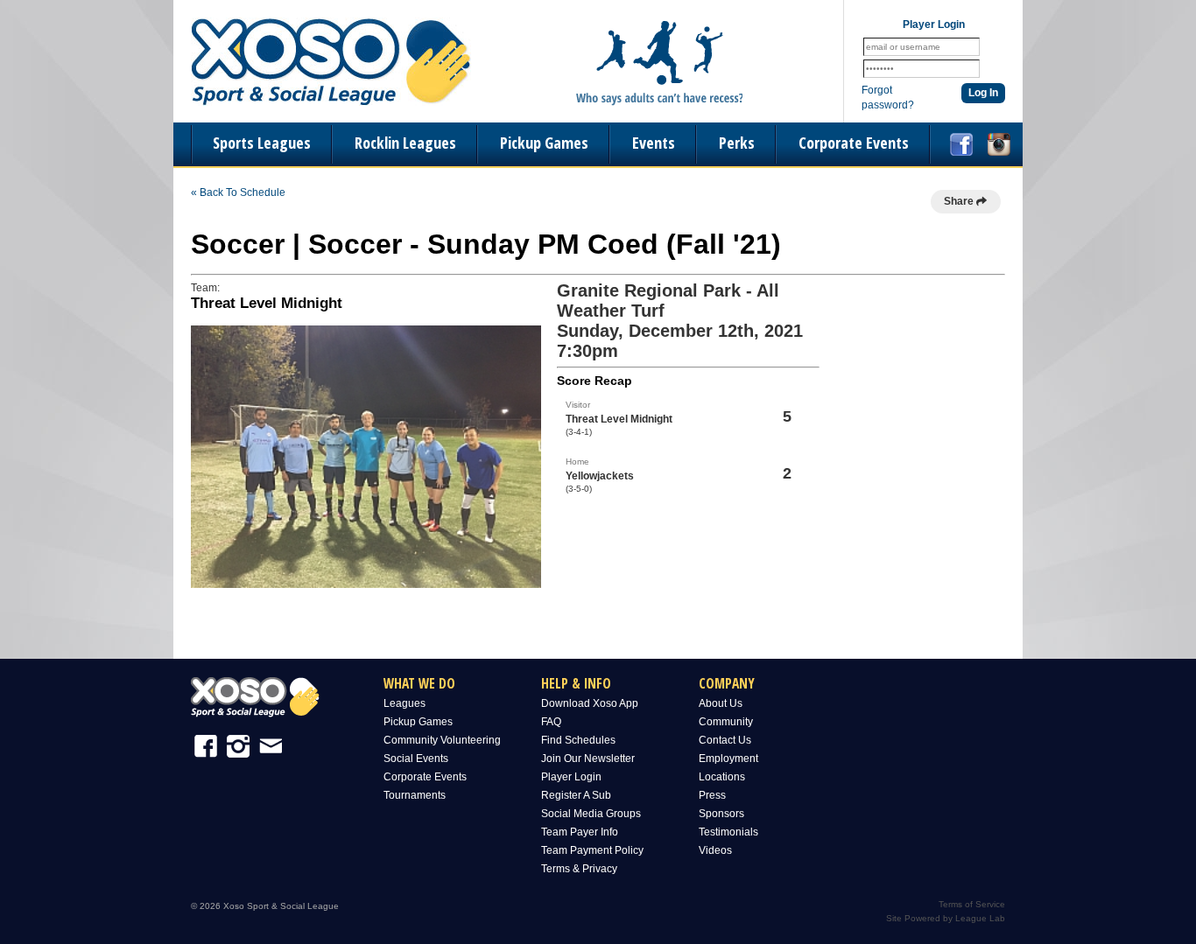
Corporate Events (854, 142)
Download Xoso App (589, 703)
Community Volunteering (442, 740)
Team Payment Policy (592, 850)
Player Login (571, 777)
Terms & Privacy (579, 869)
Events (653, 142)
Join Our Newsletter (588, 758)
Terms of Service (972, 904)
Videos (715, 850)
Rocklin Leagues (405, 142)
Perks (737, 142)
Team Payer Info (579, 832)
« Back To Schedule (238, 192)
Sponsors (721, 814)
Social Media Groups (591, 814)
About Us (720, 703)
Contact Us (725, 740)
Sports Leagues (262, 142)
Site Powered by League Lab (945, 918)
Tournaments (414, 795)
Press (712, 795)
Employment (728, 758)
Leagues (404, 703)
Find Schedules (578, 740)
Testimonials (728, 832)
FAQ (551, 722)
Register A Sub (576, 795)
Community (726, 722)
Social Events (415, 758)
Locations (722, 777)
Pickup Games (544, 142)
